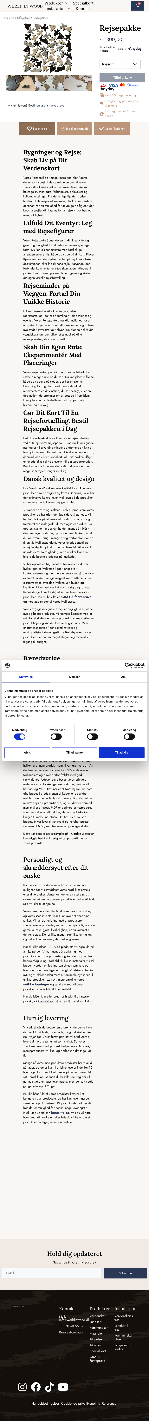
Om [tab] (123, 676)
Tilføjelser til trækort (122, 1347)
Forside (9, 18)
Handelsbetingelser (45, 1403)
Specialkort (83, 3)
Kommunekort (99, 1327)
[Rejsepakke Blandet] (48, 48)
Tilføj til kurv (122, 77)
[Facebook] (36, 1387)
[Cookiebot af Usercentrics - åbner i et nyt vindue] (128, 665)
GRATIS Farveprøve (97, 1359)
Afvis (27, 752)
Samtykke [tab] (26, 676)
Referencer (110, 1403)
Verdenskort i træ (123, 1318)
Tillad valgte (74, 752)
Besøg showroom (71, 1332)
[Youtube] (63, 1387)
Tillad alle (121, 752)
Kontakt (83, 8)
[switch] (56, 736)
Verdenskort (98, 1316)
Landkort (95, 1322)
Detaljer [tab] (74, 676)
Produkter (53, 3)
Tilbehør (95, 1345)
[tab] (37, 128)
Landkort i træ (121, 1327)
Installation (55, 8)
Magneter (96, 1333)
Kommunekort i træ (123, 1337)
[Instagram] (22, 1387)
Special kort (98, 1351)
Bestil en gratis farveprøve (46, 105)
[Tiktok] (49, 1387)
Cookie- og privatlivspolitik (80, 1403)
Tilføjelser (23, 18)
